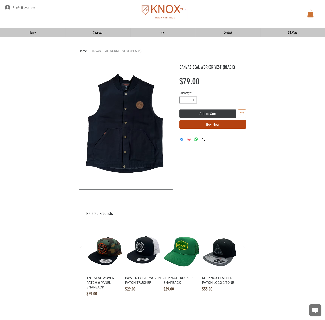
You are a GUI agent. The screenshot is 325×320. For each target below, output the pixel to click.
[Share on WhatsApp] (196, 139)
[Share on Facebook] (182, 139)
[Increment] (193, 100)
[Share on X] (203, 139)
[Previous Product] (81, 248)
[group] (162, 260)
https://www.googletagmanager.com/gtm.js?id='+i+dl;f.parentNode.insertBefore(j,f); (209, 11)
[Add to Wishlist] (242, 113)
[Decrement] (182, 100)
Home (83, 51)
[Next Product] (244, 248)
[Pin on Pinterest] (189, 139)
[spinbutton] (188, 100)
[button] (310, 13)
